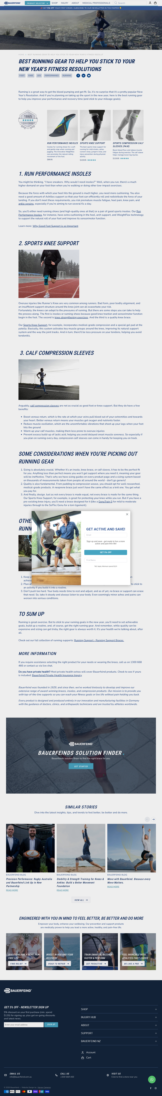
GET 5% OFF (106, 552)
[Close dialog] (127, 514)
